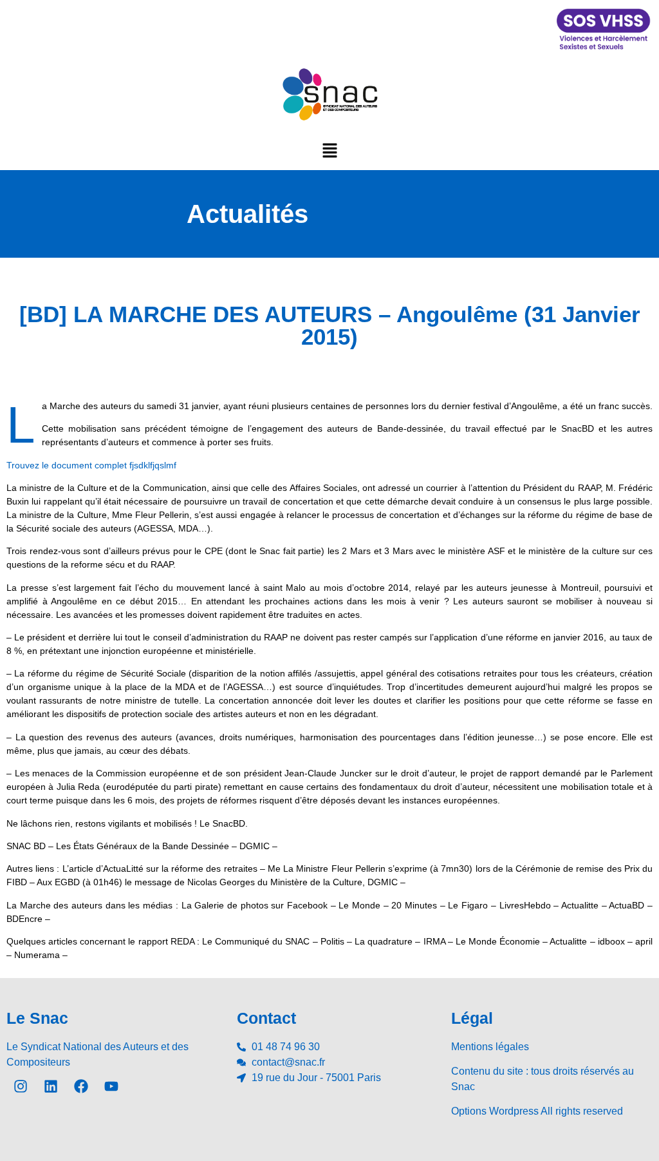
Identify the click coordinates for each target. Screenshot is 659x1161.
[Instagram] (20, 1086)
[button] (329, 150)
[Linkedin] (51, 1086)
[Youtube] (111, 1086)
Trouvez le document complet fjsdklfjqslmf (91, 465)
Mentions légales (490, 1046)
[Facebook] (81, 1086)
